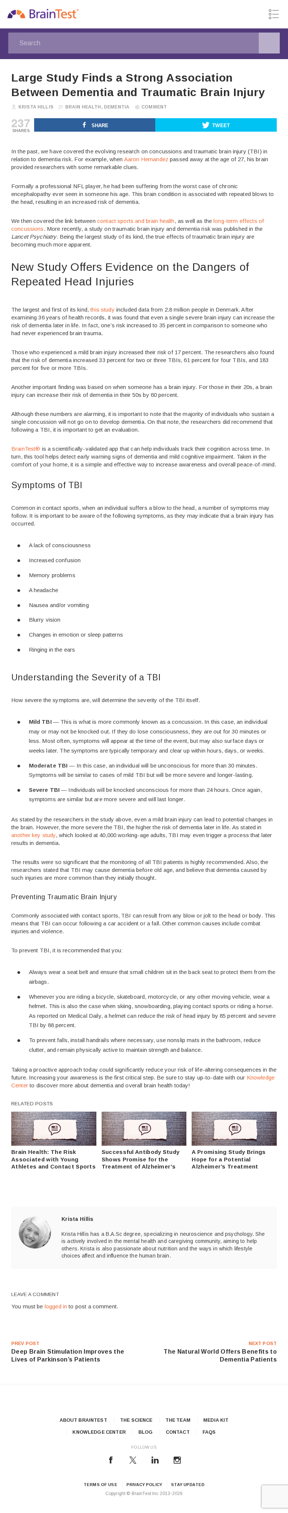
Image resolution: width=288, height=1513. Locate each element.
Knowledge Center (98, 1432)
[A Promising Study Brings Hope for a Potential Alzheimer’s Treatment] (234, 1143)
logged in (56, 1306)
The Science (136, 1420)
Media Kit (215, 1420)
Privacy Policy (144, 1484)
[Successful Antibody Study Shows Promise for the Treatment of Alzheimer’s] (144, 1143)
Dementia (116, 107)
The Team (177, 1420)
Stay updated (187, 1484)
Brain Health (83, 107)
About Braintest (83, 1420)
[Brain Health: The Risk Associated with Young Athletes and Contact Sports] (53, 1143)
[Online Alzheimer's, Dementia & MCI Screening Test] (43, 15)
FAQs (209, 1432)
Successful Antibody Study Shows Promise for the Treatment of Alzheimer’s (141, 1159)
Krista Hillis (35, 107)
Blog (145, 1432)
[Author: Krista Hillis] (35, 1232)
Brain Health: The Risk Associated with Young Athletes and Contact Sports (53, 1159)
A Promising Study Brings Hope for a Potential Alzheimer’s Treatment (229, 1159)
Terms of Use (100, 1484)
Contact (178, 1432)
